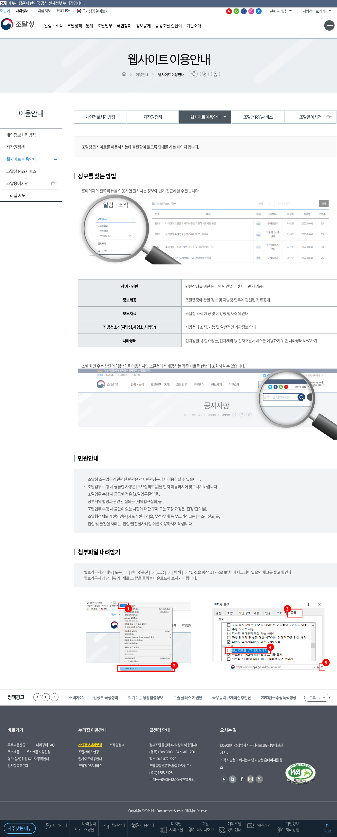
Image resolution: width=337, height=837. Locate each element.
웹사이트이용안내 (90, 758)
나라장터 (22, 10)
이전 (37, 697)
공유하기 (193, 74)
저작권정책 (15, 147)
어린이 (5, 10)
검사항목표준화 (17, 765)
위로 (327, 831)
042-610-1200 (185, 751)
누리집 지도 (42, 10)
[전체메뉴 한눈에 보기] (329, 25)
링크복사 (204, 74)
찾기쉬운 (145, 697)
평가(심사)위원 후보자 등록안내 (28, 758)
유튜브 (229, 11)
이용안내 (142, 74)
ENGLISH (63, 10)
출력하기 (215, 74)
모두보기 (315, 698)
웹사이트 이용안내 (171, 74)
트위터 (259, 11)
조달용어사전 (17, 183)
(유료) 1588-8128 (160, 772)
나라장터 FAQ (45, 744)
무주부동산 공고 (18, 744)
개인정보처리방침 (21, 135)
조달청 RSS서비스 (21, 171)
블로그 (236, 11)
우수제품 (13, 751)
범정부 (105, 697)
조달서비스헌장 (88, 751)
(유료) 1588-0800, (161, 751)
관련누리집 (278, 11)
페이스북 (244, 11)
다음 (54, 697)
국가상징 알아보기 (95, 11)
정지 (46, 697)
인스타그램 (251, 11)
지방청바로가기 (314, 11)
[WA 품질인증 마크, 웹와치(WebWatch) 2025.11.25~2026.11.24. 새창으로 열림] (300, 774)
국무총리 (231, 697)
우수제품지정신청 (38, 751)
